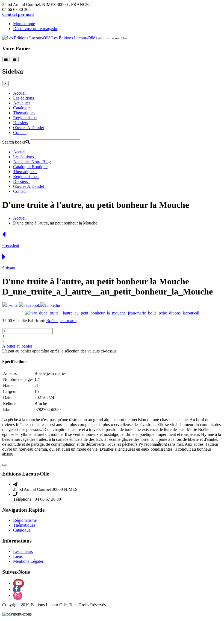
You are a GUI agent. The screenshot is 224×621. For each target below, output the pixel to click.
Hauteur (10, 385)
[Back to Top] (4, 465)
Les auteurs (23, 551)
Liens (18, 556)
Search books (13, 142)
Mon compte (24, 23)
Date (7, 397)
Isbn (6, 409)
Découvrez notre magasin (35, 28)
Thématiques (24, 112)
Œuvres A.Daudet (28, 127)
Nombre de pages (18, 379)
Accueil (19, 93)
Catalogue (22, 108)
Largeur (10, 391)
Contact (19, 132)
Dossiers (20, 122)
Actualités (21, 103)
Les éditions (23, 98)
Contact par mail (18, 14)
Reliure (9, 403)
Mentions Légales (28, 561)
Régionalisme (25, 117)
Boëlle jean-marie (61, 320)
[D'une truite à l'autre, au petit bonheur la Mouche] (112, 312)
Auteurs (10, 373)
